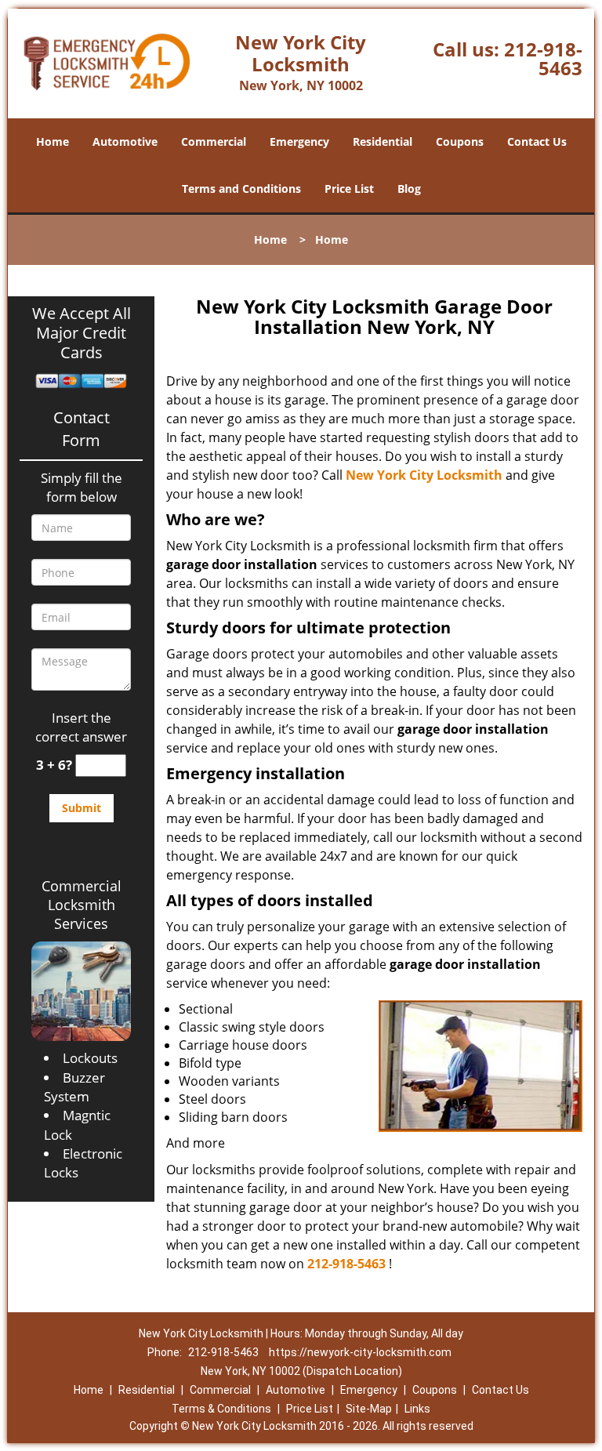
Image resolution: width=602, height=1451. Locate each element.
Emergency (299, 141)
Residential (382, 141)
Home (52, 141)
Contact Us (537, 141)
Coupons (460, 141)
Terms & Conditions (221, 1408)
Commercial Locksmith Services (81, 904)
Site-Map (369, 1408)
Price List (349, 188)
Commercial (213, 141)
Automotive (125, 141)
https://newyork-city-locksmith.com (360, 1352)
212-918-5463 (543, 58)
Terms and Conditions (241, 188)
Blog (409, 188)
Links (417, 1408)
